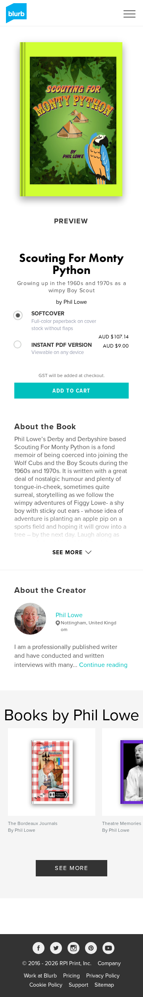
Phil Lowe (69, 615)
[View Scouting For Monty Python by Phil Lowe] (71, 119)
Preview (71, 221)
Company (109, 963)
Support (78, 984)
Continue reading (103, 665)
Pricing (71, 975)
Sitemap (104, 984)
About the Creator (50, 590)
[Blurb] (15, 16)
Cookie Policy (45, 984)
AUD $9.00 (116, 345)
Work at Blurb (40, 975)
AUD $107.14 (114, 336)
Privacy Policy (103, 975)
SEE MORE (71, 868)
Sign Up (98, 14)
